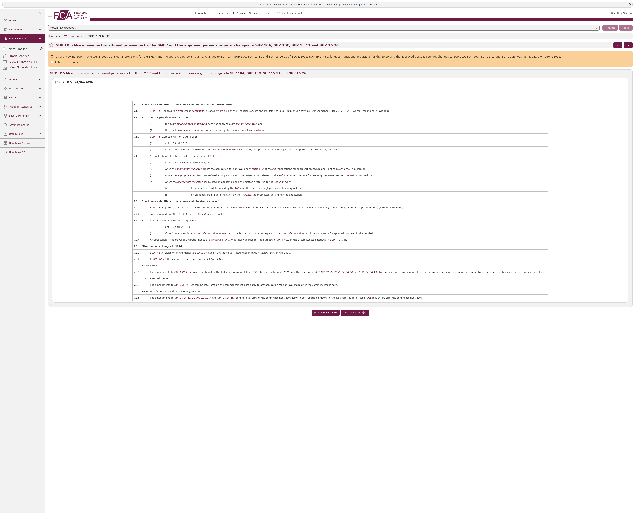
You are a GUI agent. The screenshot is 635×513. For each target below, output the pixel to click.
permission (198, 111)
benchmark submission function (188, 124)
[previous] (617, 45)
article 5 (242, 207)
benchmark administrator (250, 130)
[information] (41, 48)
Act (274, 169)
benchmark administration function (190, 130)
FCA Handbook (72, 36)
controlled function (217, 149)
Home (53, 36)
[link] (71, 15)
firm (180, 111)
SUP (91, 36)
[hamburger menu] (50, 15)
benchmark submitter (243, 124)
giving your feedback (365, 4)
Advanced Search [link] (247, 13)
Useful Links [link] (223, 13)
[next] (628, 45)
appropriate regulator (189, 169)
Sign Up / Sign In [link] (621, 13)
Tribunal (283, 175)
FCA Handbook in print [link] (288, 13)
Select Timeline (17, 48)
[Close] (630, 4)
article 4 (224, 111)
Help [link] (266, 13)
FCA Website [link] (202, 13)
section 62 (258, 168)
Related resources (67, 62)
